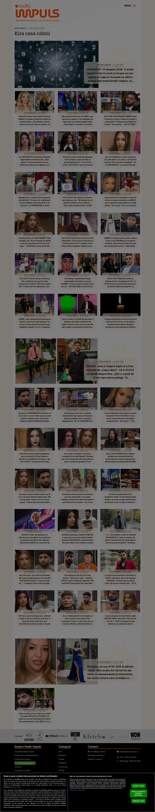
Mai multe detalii (15, 787)
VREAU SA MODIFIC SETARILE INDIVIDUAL (138, 793)
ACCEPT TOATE (138, 786)
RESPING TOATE (138, 801)
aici (34, 799)
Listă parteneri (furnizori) (77, 790)
